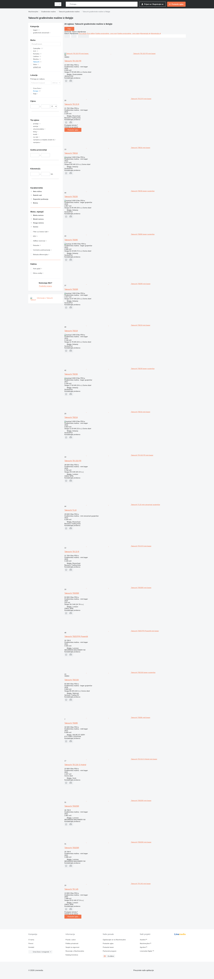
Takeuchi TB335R (71, 593)
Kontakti (31, 947)
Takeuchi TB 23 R (71, 104)
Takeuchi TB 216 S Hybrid (75, 765)
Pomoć (30, 943)
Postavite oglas (73, 130)
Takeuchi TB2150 (71, 680)
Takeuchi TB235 (71, 197)
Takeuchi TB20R (71, 289)
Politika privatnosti (72, 943)
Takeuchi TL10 (70, 510)
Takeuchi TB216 (71, 417)
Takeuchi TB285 (71, 240)
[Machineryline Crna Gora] (40, 4)
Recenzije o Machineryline (75, 951)
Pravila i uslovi (71, 940)
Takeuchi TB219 (71, 331)
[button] (66, 81)
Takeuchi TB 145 (71, 889)
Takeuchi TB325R (71, 806)
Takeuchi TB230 (71, 374)
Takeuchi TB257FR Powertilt (76, 636)
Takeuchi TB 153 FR (72, 61)
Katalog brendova (72, 955)
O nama (31, 940)
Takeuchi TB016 (71, 153)
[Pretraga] (68, 4)
